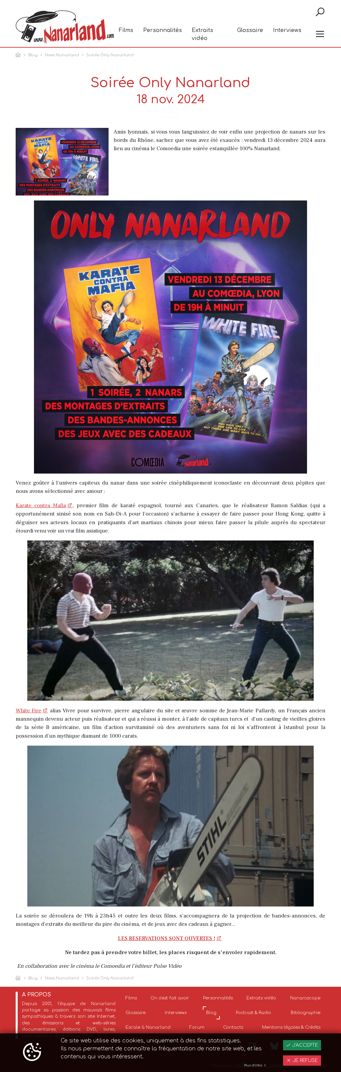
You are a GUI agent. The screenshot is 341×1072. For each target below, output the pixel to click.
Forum (196, 1027)
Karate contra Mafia (41, 505)
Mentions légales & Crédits (291, 1027)
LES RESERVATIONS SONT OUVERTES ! (166, 938)
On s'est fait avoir (170, 998)
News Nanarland (62, 55)
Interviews (287, 30)
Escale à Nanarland (148, 1027)
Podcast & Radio (253, 1012)
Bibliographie (305, 1012)
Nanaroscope (305, 998)
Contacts (233, 1027)
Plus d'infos (253, 1065)
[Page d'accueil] (19, 55)
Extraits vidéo (202, 34)
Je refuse (304, 1060)
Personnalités (162, 30)
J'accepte (304, 1045)
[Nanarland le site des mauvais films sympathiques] (65, 27)
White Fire (28, 710)
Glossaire (250, 30)
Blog (33, 55)
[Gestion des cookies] (32, 1052)
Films (126, 30)
